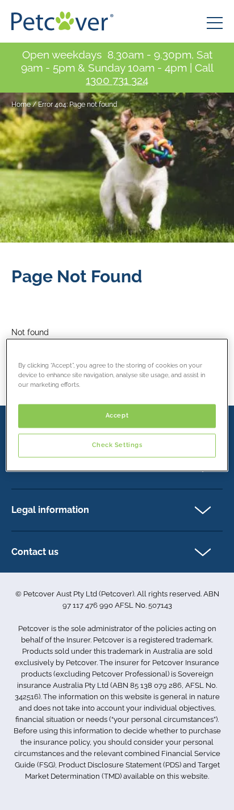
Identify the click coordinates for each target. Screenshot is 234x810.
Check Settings (117, 445)
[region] (117, 404)
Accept (117, 416)
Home (21, 104)
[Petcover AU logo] (62, 21)
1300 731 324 (117, 80)
